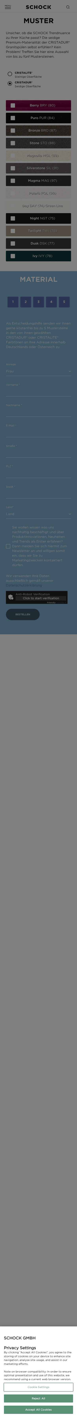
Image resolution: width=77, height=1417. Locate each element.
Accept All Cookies (38, 1409)
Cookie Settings (39, 1387)
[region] (38, 1371)
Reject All (38, 1398)
